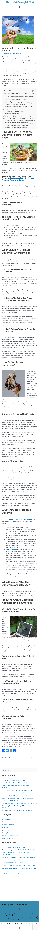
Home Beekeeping (7, 838)
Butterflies (6, 53)
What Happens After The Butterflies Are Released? (17, 117)
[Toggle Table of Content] (33, 90)
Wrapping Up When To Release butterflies (17, 127)
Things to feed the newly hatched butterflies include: (20, 101)
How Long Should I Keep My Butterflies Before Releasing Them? (19, 94)
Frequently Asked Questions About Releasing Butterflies (19, 118)
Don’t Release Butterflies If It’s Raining (15, 104)
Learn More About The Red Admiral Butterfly (15, 783)
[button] (19, 6)
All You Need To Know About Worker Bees (14, 780)
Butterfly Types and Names (10, 835)
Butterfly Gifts (6, 830)
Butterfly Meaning (7, 833)
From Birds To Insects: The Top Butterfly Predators (17, 810)
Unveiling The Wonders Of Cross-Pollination (14, 793)
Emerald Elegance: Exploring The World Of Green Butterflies (19, 803)
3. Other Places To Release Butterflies (14, 115)
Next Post (34, 757)
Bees (3, 822)
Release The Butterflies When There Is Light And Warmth (21, 106)
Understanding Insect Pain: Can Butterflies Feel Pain (17, 790)
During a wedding (11, 549)
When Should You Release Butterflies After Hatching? (18, 103)
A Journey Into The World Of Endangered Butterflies (17, 796)
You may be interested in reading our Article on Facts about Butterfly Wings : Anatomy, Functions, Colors (22, 97)
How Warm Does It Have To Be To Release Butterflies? (20, 123)
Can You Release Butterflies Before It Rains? (17, 122)
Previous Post (5, 757)
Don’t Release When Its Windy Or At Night (17, 108)
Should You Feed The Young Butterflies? (16, 99)
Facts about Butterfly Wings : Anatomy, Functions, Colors (18, 179)
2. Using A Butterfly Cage (13, 113)
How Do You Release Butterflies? (12, 109)
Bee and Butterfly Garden (9, 819)
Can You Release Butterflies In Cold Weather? (18, 125)
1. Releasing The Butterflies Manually (15, 111)
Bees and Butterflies (8, 824)
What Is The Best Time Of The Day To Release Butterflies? (20, 120)
